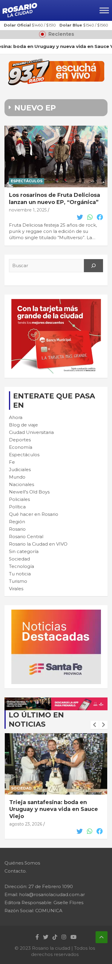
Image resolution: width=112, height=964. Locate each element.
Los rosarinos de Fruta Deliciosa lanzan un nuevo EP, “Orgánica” (54, 198)
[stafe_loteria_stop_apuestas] (56, 700)
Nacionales (21, 484)
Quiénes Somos (22, 863)
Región (17, 521)
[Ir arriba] (102, 937)
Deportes (20, 440)
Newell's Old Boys (29, 492)
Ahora (15, 417)
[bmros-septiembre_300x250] (56, 302)
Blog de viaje (23, 425)
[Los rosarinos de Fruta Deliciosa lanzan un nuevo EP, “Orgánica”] (56, 157)
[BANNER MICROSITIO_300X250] (56, 613)
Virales (16, 588)
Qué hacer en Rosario (33, 514)
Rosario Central (26, 536)
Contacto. (15, 871)
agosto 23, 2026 (25, 824)
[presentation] (94, 725)
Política (17, 507)
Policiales (19, 499)
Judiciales (20, 469)
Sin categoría (24, 551)
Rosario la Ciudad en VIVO (38, 544)
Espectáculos (26, 181)
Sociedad (19, 559)
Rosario (17, 529)
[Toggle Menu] (104, 10)
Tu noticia (20, 574)
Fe (12, 462)
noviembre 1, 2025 (28, 210)
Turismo (18, 581)
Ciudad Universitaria (31, 432)
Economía (20, 447)
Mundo (17, 477)
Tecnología (21, 566)
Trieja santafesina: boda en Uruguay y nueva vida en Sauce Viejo (53, 809)
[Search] (93, 265)
